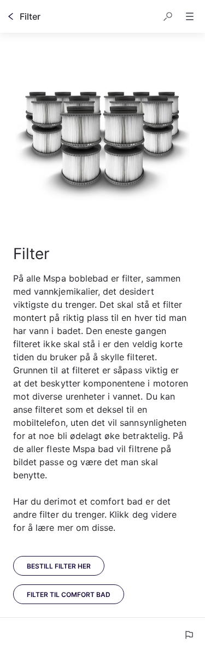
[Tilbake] (10, 16)
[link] (58, 566)
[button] (167, 16)
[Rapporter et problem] (188, 635)
